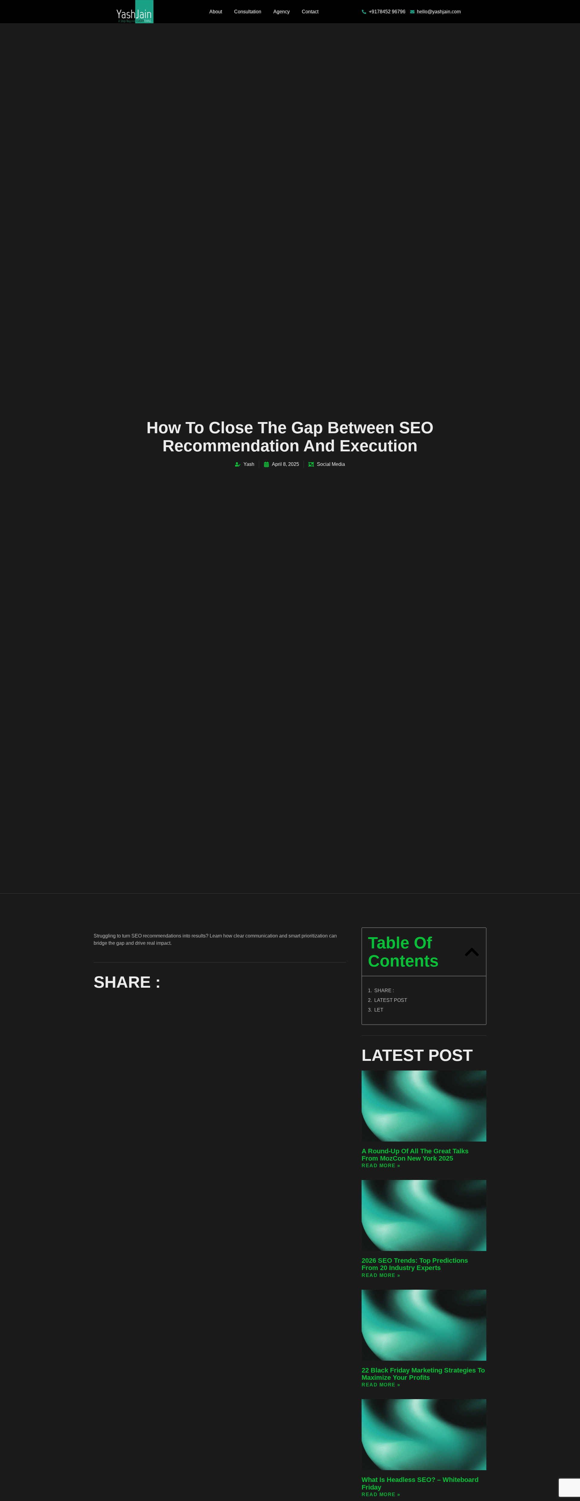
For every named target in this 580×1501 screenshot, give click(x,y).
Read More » (381, 1165)
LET (378, 1009)
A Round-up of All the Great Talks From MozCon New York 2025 (415, 1154)
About (215, 11)
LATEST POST (390, 1000)
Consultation (247, 11)
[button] (472, 952)
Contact (310, 11)
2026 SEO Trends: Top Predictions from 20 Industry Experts (415, 1264)
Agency (281, 11)
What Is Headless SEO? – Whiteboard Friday (420, 1483)
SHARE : (384, 990)
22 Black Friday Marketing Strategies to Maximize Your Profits (423, 1373)
